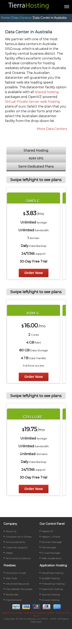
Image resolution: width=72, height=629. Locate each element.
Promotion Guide (16, 572)
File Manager (49, 547)
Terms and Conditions (18, 558)
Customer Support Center (39, 612)
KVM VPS (36, 158)
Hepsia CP (47, 531)
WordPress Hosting (52, 572)
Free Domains (14, 599)
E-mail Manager (51, 552)
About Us (11, 531)
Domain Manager (52, 542)
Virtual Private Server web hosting (32, 101)
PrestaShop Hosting (53, 583)
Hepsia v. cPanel (51, 536)
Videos (9, 552)
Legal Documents (12, 612)
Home (5, 17)
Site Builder (12, 594)
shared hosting (47, 92)
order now (33, 273)
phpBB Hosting (51, 578)
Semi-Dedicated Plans (36, 166)
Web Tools (11, 578)
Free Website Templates (19, 589)
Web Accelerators (51, 558)
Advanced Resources (17, 583)
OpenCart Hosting (52, 589)
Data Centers (21, 17)
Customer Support (16, 547)
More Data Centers (52, 129)
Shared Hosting (36, 150)
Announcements (15, 542)
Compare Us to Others (19, 536)
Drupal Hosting (50, 599)
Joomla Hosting (51, 594)
